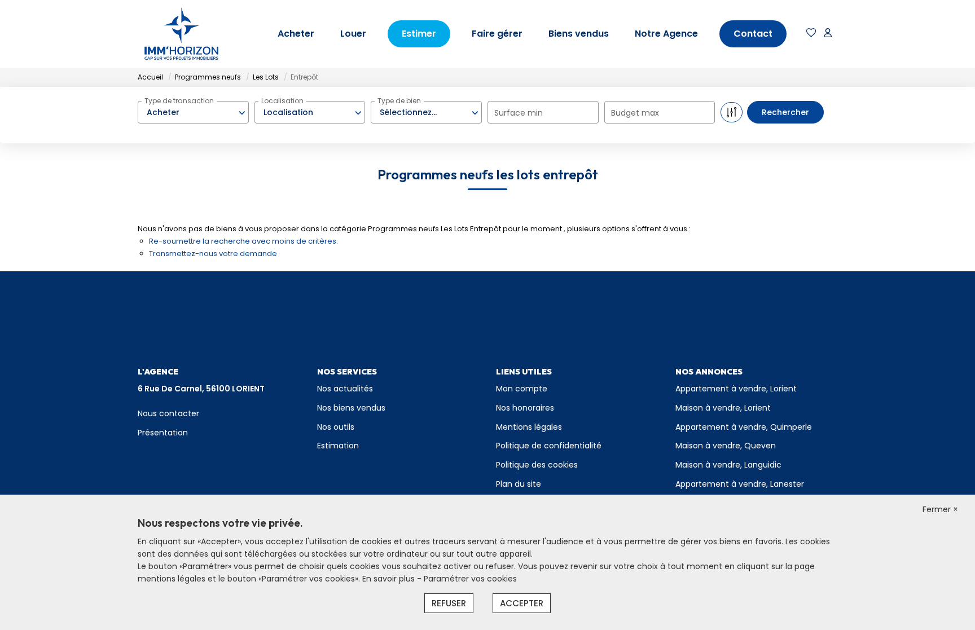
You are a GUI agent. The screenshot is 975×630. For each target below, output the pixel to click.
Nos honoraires (525, 407)
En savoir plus (389, 578)
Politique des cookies (537, 464)
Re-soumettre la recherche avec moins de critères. (243, 241)
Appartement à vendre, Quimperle (743, 427)
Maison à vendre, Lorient (723, 407)
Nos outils (335, 427)
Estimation (338, 445)
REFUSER (449, 603)
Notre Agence (666, 33)
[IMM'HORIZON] (181, 34)
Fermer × (940, 509)
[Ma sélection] (811, 33)
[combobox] (193, 112)
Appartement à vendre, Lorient (736, 388)
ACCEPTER (521, 603)
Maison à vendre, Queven (725, 445)
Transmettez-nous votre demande (213, 253)
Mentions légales (529, 427)
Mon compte (521, 388)
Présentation (163, 432)
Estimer (419, 33)
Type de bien (399, 100)
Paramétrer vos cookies (470, 578)
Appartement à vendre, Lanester (739, 484)
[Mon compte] (828, 33)
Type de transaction (179, 100)
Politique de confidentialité (548, 445)
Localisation (282, 100)
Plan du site (518, 484)
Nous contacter (168, 413)
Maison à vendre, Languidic (728, 464)
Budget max (635, 112)
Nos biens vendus (351, 407)
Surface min (518, 112)
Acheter (296, 33)
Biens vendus (578, 33)
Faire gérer (497, 33)
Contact (753, 33)
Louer (353, 33)
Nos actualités (345, 388)
